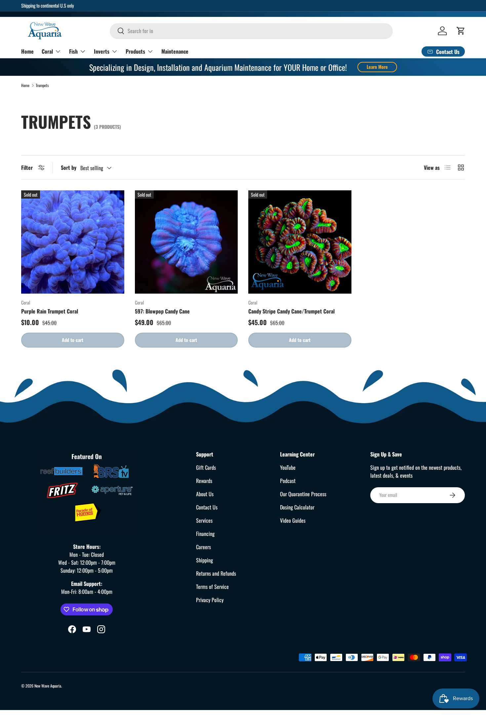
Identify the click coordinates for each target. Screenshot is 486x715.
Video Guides (292, 520)
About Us (205, 494)
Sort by (68, 167)
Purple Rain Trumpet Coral (49, 311)
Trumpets (42, 85)
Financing (205, 534)
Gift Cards (206, 467)
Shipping (204, 560)
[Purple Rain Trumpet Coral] (72, 242)
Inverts (101, 51)
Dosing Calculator (297, 507)
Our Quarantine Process (303, 494)
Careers (203, 547)
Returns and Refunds (216, 573)
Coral (47, 51)
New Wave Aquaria (47, 686)
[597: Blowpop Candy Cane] (186, 242)
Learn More (377, 66)
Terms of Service (212, 587)
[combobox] (251, 31)
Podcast (288, 481)
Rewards (204, 481)
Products (135, 51)
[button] (461, 31)
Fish (73, 51)
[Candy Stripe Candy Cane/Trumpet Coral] (299, 242)
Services (204, 520)
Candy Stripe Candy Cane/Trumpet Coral (291, 311)
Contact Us (207, 507)
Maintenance (174, 51)
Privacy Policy (209, 600)
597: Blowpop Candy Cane (162, 311)
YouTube (288, 467)
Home (27, 51)
